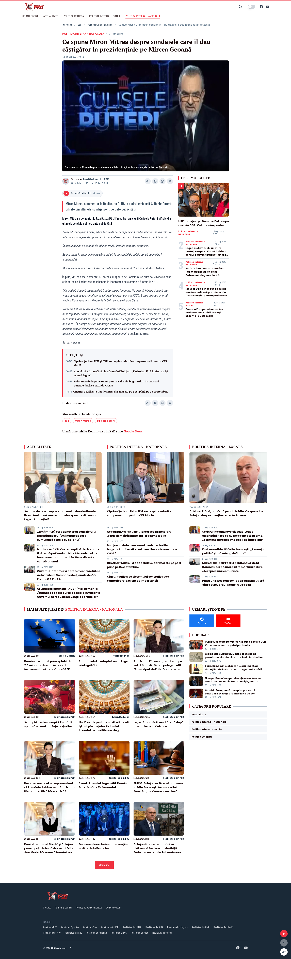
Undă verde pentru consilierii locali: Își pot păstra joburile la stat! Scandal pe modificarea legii (104, 726)
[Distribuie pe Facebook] (155, 181)
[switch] (251, 7)
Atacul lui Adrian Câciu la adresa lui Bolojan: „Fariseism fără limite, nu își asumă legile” (121, 373)
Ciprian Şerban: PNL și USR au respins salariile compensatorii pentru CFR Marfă (120, 363)
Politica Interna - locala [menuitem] (104, 16)
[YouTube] (267, 7)
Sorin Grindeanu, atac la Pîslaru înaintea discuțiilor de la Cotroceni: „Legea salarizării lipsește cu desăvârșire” (205, 273)
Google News (133, 431)
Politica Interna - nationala (100, 24)
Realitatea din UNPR (132, 927)
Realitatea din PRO (52, 932)
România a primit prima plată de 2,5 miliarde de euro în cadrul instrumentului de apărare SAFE (47, 665)
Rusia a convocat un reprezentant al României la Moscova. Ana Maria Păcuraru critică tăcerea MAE (49, 787)
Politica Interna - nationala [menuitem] (142, 16)
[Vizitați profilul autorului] (65, 181)
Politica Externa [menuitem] (73, 16)
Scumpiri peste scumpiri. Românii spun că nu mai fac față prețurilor (48, 724)
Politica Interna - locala (195, 304)
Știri (80, 24)
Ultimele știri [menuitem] (30, 16)
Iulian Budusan (121, 717)
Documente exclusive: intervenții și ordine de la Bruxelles (103, 846)
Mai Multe (104, 865)
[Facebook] (261, 7)
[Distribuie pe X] (170, 181)
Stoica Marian (67, 655)
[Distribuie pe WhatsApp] (162, 181)
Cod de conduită (114, 907)
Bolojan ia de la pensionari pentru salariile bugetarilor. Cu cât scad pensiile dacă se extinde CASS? (116, 383)
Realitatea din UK (119, 932)
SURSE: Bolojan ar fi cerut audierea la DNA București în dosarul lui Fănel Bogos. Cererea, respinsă (158, 787)
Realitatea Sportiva (70, 927)
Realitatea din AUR (154, 927)
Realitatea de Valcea (162, 932)
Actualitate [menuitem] (50, 16)
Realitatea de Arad (139, 932)
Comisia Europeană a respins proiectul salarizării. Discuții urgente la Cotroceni (204, 312)
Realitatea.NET (50, 927)
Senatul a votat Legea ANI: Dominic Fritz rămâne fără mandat (104, 785)
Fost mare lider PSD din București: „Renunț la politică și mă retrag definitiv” (233, 551)
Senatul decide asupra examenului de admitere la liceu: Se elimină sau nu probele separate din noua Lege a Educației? (60, 515)
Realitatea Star (90, 927)
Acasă (69, 24)
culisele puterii (106, 420)
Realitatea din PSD (96, 179)
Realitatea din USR (110, 927)
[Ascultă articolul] (284, 933)
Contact (47, 907)
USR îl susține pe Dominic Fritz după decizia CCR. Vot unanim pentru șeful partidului (203, 225)
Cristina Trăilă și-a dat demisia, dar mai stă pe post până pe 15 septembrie (120, 391)
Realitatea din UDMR (223, 927)
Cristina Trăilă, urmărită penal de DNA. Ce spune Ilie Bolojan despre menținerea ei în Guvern (226, 513)
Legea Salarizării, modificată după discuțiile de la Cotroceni (159, 724)
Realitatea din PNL (73, 932)
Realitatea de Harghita (96, 932)
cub (66, 420)
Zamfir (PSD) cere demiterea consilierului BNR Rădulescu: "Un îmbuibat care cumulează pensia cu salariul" (66, 536)
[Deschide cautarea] (240, 6)
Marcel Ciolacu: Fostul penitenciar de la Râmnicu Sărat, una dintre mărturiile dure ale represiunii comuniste (232, 567)
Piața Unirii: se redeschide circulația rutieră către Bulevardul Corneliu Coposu (233, 583)
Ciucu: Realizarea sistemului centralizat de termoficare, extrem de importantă (138, 579)
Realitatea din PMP (200, 927)
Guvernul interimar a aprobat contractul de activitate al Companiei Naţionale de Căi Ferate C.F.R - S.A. (68, 575)
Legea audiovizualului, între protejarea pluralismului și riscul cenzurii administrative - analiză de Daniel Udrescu (206, 253)
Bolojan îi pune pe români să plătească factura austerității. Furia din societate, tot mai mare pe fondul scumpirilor (157, 850)
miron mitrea (83, 420)
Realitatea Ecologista (177, 927)
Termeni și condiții (63, 907)
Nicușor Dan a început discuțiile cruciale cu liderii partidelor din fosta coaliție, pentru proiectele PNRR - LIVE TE (206, 294)
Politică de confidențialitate (89, 907)
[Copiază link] (148, 181)
